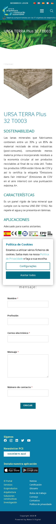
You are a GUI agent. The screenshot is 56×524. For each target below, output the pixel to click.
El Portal (8, 480)
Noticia (33, 480)
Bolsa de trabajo (38, 493)
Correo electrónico (18, 332)
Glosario (34, 488)
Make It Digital (34, 519)
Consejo (34, 496)
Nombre (12, 298)
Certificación (36, 484)
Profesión (12, 315)
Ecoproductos (10, 488)
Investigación (10, 502)
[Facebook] (5, 440)
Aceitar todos (28, 275)
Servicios (8, 484)
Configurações (28, 266)
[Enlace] (13, 11)
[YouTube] (28, 440)
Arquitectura (10, 492)
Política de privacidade (41, 504)
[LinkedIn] (16, 440)
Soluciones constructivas (10, 497)
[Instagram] (11, 440)
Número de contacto (20, 387)
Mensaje (13, 351)
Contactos (35, 500)
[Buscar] (51, 11)
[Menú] (42, 11)
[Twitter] (22, 440)
